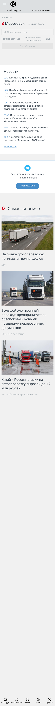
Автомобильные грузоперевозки (33, 38)
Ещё (48, 39)
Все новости (10, 146)
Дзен (4, 264)
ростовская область (36, 24)
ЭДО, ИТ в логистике (13, 333)
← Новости (7, 17)
